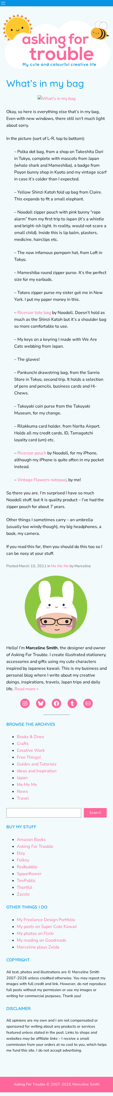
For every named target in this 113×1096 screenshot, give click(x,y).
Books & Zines (30, 737)
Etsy (21, 853)
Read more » (26, 689)
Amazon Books (31, 840)
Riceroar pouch (31, 453)
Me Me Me (60, 566)
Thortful (24, 887)
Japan (22, 778)
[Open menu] (3, 3)
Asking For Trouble (35, 846)
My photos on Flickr (35, 933)
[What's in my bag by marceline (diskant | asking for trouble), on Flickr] (57, 99)
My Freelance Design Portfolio (46, 920)
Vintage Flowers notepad (41, 480)
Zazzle (23, 894)
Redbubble (27, 867)
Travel (23, 798)
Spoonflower (29, 874)
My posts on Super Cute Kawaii (47, 927)
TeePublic (26, 881)
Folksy (23, 860)
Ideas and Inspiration (36, 771)
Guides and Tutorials (36, 764)
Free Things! (29, 757)
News (22, 791)
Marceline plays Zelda (38, 947)
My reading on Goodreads (41, 940)
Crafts (23, 744)
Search (95, 812)
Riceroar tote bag (34, 313)
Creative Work (31, 750)
